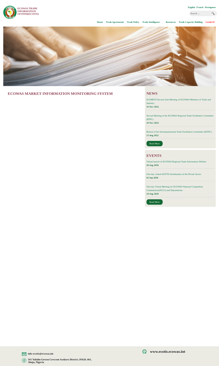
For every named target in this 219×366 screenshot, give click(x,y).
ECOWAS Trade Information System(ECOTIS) (28, 11)
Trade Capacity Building (191, 22)
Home (100, 22)
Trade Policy (133, 22)
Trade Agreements (115, 22)
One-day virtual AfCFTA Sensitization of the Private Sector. (173, 174)
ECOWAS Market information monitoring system (60, 94)
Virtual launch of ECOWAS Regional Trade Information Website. (176, 161)
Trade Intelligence (151, 22)
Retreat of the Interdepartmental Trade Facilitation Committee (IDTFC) (179, 132)
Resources (171, 22)
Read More (154, 143)
